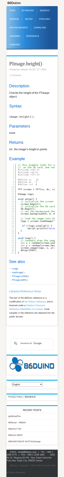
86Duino (14, 3)
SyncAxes (44, 19)
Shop (12, 10)
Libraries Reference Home (25, 291)
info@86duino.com (27, 452)
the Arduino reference (35, 301)
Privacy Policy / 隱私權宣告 (22, 396)
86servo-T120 (14, 428)
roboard (24, 69)
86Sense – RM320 (17, 422)
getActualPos (14, 416)
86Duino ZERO (15, 435)
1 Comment (15, 75)
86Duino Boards (19, 27)
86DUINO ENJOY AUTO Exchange (24, 441)
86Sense (14, 19)
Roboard (15, 44)
